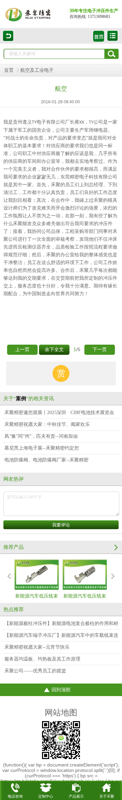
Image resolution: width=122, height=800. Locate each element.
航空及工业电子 (37, 70)
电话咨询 (15, 796)
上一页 (22, 349)
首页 (9, 70)
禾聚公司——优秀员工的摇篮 (35, 670)
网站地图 (61, 712)
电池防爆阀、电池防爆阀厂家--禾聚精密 (46, 459)
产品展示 (76, 796)
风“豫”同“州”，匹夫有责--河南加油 (41, 436)
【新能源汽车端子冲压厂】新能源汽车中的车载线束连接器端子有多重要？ (61, 637)
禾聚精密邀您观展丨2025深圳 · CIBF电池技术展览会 (59, 412)
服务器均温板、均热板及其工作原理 (42, 659)
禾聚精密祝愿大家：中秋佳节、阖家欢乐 (47, 424)
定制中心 (45, 796)
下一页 (100, 349)
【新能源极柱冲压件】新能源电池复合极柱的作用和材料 (61, 625)
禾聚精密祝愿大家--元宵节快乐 (36, 647)
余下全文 (54, 349)
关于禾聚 (106, 796)
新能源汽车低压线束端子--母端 (36, 602)
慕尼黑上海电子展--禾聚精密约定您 (41, 448)
